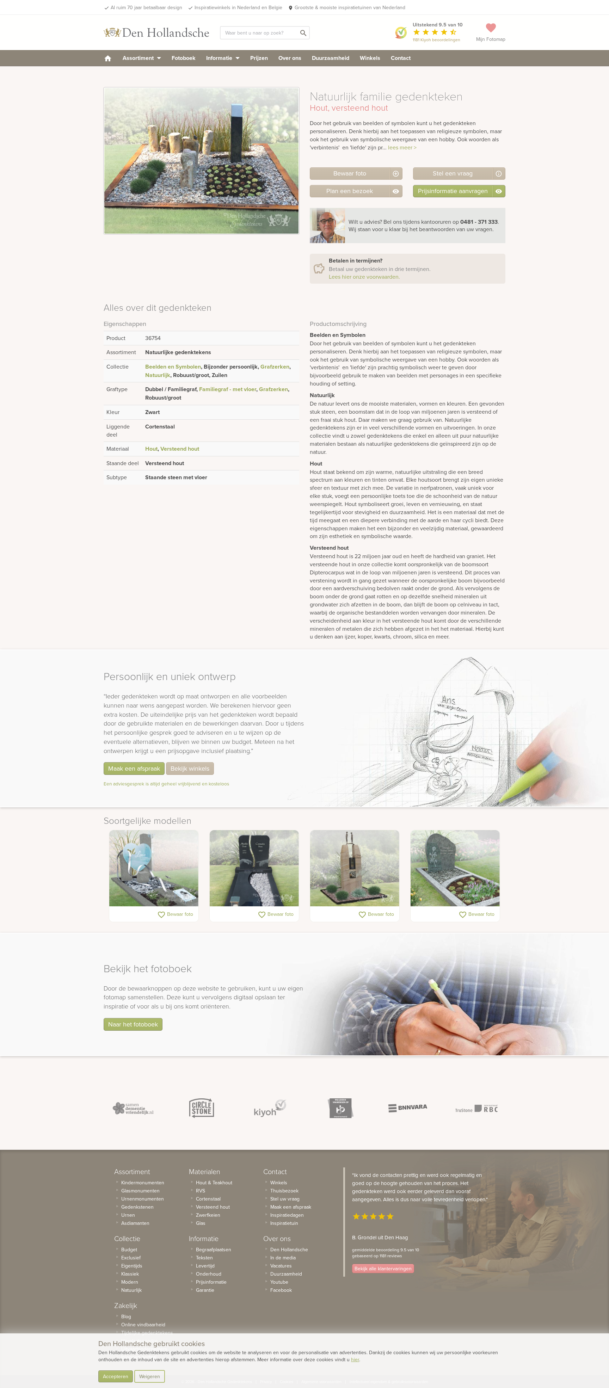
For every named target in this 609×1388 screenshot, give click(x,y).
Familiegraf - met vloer (227, 389)
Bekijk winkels (190, 768)
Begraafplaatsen (213, 1249)
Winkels (370, 58)
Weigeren (149, 1376)
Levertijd (205, 1265)
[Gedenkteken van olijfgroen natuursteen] (455, 868)
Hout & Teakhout (214, 1182)
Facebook (281, 1290)
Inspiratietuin (284, 1223)
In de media (283, 1257)
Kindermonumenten (142, 1182)
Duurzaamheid (330, 58)
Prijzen (259, 58)
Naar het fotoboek (133, 1024)
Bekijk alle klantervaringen (383, 1268)
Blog (126, 1316)
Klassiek (130, 1273)
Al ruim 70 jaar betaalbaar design (146, 7)
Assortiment (139, 58)
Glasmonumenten (140, 1190)
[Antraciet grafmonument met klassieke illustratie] (254, 868)
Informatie (220, 58)
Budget (129, 1249)
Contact (401, 58)
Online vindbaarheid (143, 1324)
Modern (129, 1281)
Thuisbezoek (284, 1190)
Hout (151, 449)
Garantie (205, 1290)
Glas (200, 1223)
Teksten (204, 1257)
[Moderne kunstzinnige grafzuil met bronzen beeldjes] (354, 868)
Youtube (279, 1281)
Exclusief (131, 1257)
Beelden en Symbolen (173, 367)
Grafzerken (274, 367)
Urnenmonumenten (142, 1198)
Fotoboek (184, 58)
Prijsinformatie (211, 1281)
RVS (200, 1190)
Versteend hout (179, 449)
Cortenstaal (208, 1198)
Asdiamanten (135, 1223)
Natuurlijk (157, 375)
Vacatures (281, 1265)
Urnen (128, 1215)
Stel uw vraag (285, 1198)
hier (355, 1359)
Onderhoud (208, 1273)
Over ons (289, 58)
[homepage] (107, 58)
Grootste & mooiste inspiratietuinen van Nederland (350, 7)
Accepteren (115, 1376)
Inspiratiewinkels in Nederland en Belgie (238, 7)
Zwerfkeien (208, 1215)
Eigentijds (131, 1265)
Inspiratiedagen (287, 1215)
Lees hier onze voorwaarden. (364, 276)
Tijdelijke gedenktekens (147, 1332)
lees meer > (402, 147)
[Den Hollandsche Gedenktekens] (156, 32)
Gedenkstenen (137, 1206)
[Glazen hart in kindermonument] (153, 868)
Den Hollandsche (289, 1249)
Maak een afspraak (134, 768)
